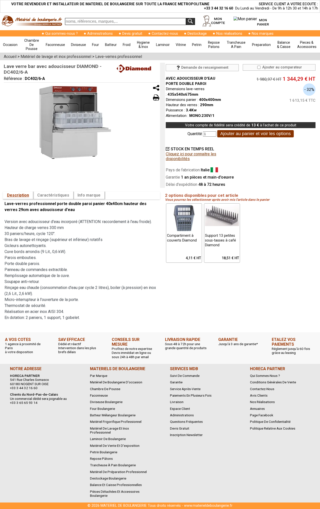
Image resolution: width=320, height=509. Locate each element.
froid (126, 45)
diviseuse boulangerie (106, 402)
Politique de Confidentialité (270, 422)
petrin (197, 45)
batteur (111, 45)
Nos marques (263, 33)
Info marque (89, 195)
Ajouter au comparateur (281, 67)
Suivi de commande (185, 376)
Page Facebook (261, 415)
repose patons (214, 44)
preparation (261, 45)
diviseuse (78, 45)
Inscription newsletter (186, 435)
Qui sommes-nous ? (61, 33)
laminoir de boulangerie (108, 439)
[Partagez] (156, 88)
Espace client (180, 409)
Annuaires (257, 409)
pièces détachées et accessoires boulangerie (115, 494)
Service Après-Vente (185, 389)
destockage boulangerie (108, 478)
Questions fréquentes (186, 422)
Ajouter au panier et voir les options (255, 133)
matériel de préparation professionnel (118, 472)
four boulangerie (102, 409)
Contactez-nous (165, 33)
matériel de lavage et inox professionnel (109, 430)
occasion (10, 45)
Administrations (100, 33)
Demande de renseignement (204, 67)
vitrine (181, 45)
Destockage (197, 33)
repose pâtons (101, 459)
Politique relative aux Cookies (272, 428)
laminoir (163, 45)
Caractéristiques (53, 195)
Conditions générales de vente (273, 382)
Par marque (98, 376)
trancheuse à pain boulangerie (113, 465)
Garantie (176, 382)
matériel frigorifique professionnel (116, 422)
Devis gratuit (132, 33)
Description (18, 195)
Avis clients (259, 395)
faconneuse (55, 45)
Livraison (177, 402)
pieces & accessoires (306, 44)
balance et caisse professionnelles (116, 485)
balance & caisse (283, 44)
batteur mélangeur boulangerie (113, 415)
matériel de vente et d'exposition (115, 446)
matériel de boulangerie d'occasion (116, 382)
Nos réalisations (229, 33)
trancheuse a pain (236, 44)
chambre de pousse (31, 44)
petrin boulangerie (103, 452)
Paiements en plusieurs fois (191, 395)
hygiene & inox (143, 44)
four (95, 45)
